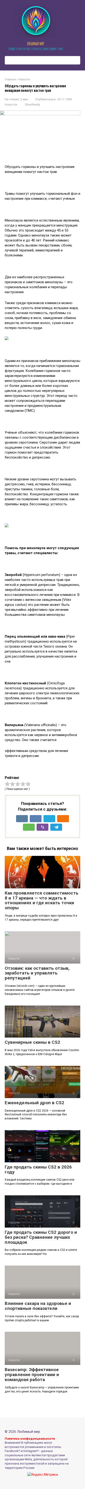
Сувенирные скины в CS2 (32, 1042)
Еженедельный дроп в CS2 (34, 1102)
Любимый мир (35, 43)
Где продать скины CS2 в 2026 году (38, 1169)
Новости (11, 104)
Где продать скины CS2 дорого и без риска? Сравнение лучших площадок (41, 1237)
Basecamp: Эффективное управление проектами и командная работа (32, 1374)
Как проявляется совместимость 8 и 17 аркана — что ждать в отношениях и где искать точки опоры (41, 900)
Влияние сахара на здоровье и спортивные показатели (38, 1306)
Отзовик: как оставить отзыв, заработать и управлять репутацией (37, 973)
